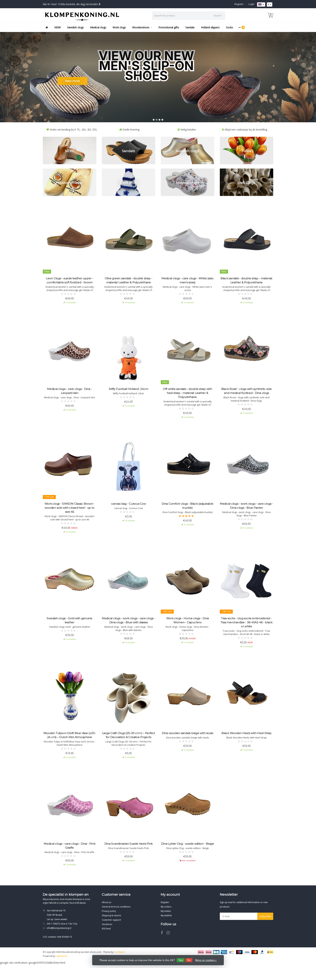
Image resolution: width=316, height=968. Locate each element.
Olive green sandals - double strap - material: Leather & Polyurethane (128, 280)
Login (251, 4)
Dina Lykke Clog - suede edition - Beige (187, 843)
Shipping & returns (111, 915)
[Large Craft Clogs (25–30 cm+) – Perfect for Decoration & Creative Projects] (128, 695)
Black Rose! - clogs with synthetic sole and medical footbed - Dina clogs (246, 391)
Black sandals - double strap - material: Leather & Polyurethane (246, 280)
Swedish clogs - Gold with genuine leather (69, 620)
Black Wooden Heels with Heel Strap (246, 733)
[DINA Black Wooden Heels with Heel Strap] (246, 695)
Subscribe (265, 916)
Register (239, 4)
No (189, 960)
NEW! (57, 27)
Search (217, 15)
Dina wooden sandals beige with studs (187, 733)
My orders (166, 906)
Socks (229, 27)
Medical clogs (98, 27)
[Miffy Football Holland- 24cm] (128, 351)
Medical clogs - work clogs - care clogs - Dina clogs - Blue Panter (246, 505)
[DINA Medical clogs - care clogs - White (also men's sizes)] (187, 241)
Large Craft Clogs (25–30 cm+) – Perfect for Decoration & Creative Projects (128, 735)
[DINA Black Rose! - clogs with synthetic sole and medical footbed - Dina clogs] (246, 351)
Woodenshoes (140, 27)
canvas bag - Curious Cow (128, 503)
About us (106, 902)
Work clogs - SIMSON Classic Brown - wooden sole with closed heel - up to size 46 (70, 507)
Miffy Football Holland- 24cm (128, 389)
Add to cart (68, 309)
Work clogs (119, 27)
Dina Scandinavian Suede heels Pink (128, 843)
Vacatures (107, 924)
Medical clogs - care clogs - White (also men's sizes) (187, 280)
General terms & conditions (116, 906)
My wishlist (166, 915)
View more (72, 81)
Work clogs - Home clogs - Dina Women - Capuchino (187, 620)
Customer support (111, 919)
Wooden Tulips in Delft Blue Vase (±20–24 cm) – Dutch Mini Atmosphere (69, 735)
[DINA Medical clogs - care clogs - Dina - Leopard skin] (69, 351)
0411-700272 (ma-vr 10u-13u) (62, 923)
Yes (180, 960)
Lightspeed (61, 956)
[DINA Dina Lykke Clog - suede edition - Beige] (187, 806)
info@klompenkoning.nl (59, 928)
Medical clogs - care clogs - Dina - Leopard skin (69, 391)
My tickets (166, 911)
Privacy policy (109, 911)
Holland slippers (210, 27)
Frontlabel (119, 952)
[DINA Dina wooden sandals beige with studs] (187, 695)
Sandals (190, 27)
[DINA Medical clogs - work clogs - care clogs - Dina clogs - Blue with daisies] (128, 581)
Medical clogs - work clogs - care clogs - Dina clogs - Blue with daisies (128, 620)
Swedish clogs (75, 27)
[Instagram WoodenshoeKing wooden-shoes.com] (169, 933)
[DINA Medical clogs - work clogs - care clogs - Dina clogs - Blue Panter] (246, 466)
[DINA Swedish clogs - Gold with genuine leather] (69, 581)
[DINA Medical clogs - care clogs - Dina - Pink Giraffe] (69, 806)
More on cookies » (206, 960)
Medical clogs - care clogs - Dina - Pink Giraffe (69, 845)
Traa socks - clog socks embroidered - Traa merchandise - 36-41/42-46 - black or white (247, 622)
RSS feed (106, 928)
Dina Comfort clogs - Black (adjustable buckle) (187, 505)
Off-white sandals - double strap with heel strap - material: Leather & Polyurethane (187, 393)
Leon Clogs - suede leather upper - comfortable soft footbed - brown (69, 280)
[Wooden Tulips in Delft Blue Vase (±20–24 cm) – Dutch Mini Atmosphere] (69, 695)
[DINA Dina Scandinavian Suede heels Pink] (128, 806)
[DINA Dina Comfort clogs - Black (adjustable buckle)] (187, 466)
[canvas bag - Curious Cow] (128, 466)
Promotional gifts (168, 27)
